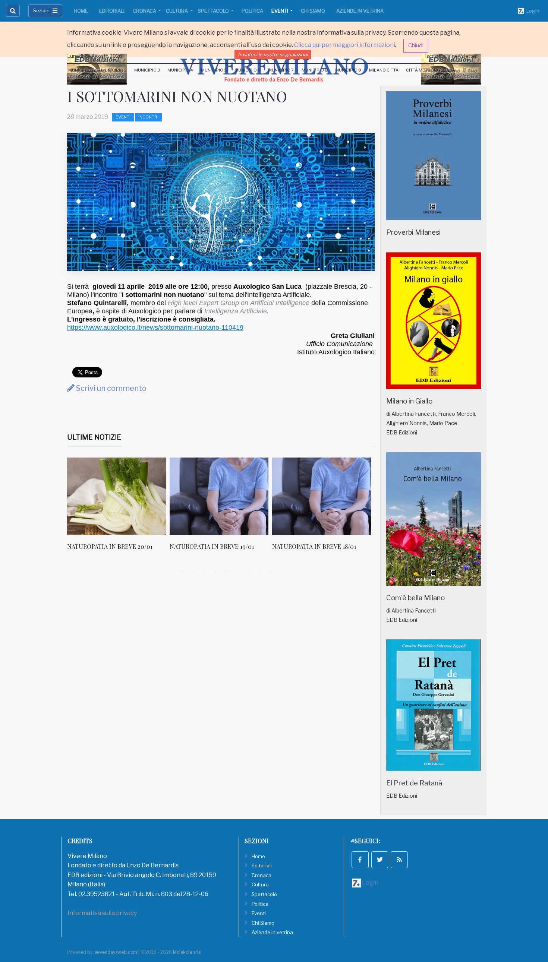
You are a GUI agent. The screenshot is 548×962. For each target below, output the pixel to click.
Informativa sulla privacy (102, 913)
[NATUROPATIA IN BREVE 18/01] (321, 496)
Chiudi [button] (415, 45)
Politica (252, 11)
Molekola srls (187, 952)
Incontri (148, 117)
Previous (61, 512)
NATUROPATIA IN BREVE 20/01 (109, 546)
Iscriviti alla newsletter (451, 56)
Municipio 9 (348, 70)
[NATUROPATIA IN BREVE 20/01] (116, 496)
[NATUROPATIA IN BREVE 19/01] (219, 496)
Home (81, 11)
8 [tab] (249, 572)
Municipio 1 (80, 70)
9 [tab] (260, 572)
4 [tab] (204, 572)
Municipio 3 (147, 70)
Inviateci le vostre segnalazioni (273, 54)
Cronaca (145, 11)
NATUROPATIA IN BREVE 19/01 (212, 546)
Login (531, 11)
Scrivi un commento (111, 388)
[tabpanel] (118, 508)
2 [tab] (182, 572)
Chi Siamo (313, 11)
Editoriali (112, 11)
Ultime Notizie (94, 437)
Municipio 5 (214, 70)
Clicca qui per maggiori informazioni (344, 44)
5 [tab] (215, 572)
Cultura (177, 11)
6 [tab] (226, 572)
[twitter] (379, 859)
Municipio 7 (281, 70)
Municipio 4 (180, 70)
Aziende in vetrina (360, 11)
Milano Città (384, 70)
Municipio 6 (247, 70)
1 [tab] (170, 572)
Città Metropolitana (430, 70)
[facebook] (360, 859)
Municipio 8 (315, 70)
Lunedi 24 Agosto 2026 (94, 56)
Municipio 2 (114, 70)
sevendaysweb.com (116, 952)
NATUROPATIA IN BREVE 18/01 (314, 546)
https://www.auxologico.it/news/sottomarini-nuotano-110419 (155, 327)
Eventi (280, 11)
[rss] (399, 859)
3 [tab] (193, 572)
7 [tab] (238, 572)
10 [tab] (271, 572)
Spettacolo (214, 11)
